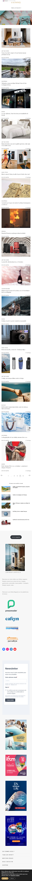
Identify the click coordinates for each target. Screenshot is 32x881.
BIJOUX (16, 392)
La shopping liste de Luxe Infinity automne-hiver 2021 (14, 437)
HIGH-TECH (15, 159)
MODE (16, 99)
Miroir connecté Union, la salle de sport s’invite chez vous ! (16, 174)
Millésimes (12, 277)
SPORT (16, 161)
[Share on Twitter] (28, 57)
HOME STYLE (12, 40)
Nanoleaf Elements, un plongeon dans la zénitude (13, 233)
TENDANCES (20, 130)
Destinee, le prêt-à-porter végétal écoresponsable (14, 321)
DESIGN (16, 218)
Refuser (12, 878)
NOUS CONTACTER (7, 861)
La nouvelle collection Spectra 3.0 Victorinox (12, 262)
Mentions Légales (15, 875)
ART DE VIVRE (19, 38)
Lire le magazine (16, 537)
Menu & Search (16, 8)
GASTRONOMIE (20, 275)
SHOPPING (20, 40)
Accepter (5, 878)
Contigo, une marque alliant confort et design (13, 378)
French (6, 0)
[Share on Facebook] (26, 57)
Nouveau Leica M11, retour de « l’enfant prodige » (14, 349)
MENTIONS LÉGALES (7, 858)
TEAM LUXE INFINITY (8, 854)
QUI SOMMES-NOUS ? (8, 851)
